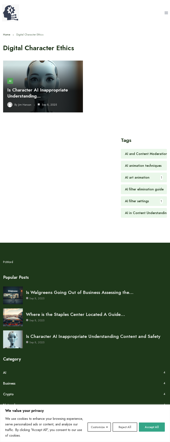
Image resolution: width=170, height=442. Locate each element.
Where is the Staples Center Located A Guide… (75, 314)
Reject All (125, 427)
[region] (85, 423)
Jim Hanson (24, 104)
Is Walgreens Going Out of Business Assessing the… (80, 292)
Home (6, 35)
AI (10, 81)
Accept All (152, 427)
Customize (98, 427)
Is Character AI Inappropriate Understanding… (37, 92)
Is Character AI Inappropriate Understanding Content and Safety (93, 336)
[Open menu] (166, 13)
